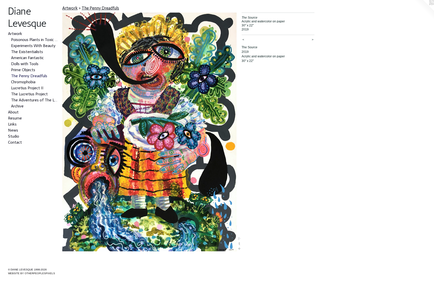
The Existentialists (27, 51)
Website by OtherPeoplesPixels (31, 273)
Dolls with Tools (24, 63)
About (13, 112)
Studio (13, 136)
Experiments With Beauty (33, 45)
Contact (15, 142)
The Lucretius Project (29, 94)
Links (12, 124)
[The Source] (149, 132)
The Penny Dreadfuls (29, 75)
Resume (15, 118)
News (13, 130)
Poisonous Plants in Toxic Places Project (34, 39)
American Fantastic (27, 57)
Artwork (15, 33)
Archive (17, 106)
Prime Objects (23, 69)
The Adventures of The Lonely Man (34, 100)
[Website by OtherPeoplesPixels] (424, 10)
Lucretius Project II (27, 88)
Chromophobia (23, 81)
